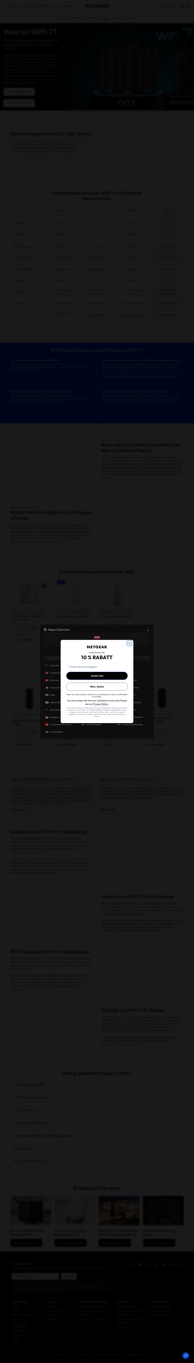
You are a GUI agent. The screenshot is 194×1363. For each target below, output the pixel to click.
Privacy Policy (100, 704)
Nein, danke (97, 686)
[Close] (129, 643)
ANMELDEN (97, 675)
